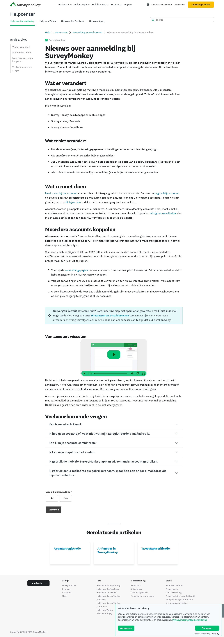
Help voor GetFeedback (108, 589)
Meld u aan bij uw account (61, 193)
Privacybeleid (172, 589)
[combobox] (38, 583)
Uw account (61, 32)
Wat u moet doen (21, 52)
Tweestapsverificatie (155, 548)
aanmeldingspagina (76, 270)
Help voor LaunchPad (107, 592)
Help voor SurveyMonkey (108, 585)
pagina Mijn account (167, 193)
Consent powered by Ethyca (205, 634)
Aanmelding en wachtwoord (87, 32)
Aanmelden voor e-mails (142, 596)
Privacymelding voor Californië (180, 596)
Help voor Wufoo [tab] (48, 21)
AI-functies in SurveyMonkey (107, 550)
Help (47, 32)
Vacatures (66, 592)
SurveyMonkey (69, 585)
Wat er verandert (21, 47)
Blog (64, 596)
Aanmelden (179, 4)
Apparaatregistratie (67, 548)
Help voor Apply (104, 613)
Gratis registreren (201, 4)
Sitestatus (136, 585)
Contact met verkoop (162, 4)
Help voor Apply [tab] (97, 21)
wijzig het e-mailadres (163, 213)
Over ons (66, 589)
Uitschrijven (136, 589)
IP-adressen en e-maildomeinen (110, 315)
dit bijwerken (73, 202)
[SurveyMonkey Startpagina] (25, 5)
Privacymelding (180, 620)
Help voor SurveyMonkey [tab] (22, 21)
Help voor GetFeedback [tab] (72, 21)
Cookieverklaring (198, 620)
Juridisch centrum (174, 585)
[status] (113, 315)
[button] (113, 424)
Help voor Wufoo (105, 610)
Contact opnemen (139, 592)
